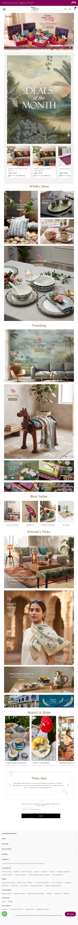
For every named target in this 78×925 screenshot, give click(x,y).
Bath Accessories (20, 875)
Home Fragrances (57, 875)
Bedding (16, 872)
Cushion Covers (6, 872)
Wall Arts (5, 910)
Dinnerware (5, 886)
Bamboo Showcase (36, 886)
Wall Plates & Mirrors (16, 910)
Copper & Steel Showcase (53, 886)
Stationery (57, 894)
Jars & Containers (57, 883)
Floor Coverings (26, 872)
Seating (10, 902)
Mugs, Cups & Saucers (8, 883)
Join (41, 817)
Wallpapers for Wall (42, 910)
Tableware (68, 883)
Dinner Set (14, 886)
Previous (10, 785)
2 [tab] (72, 47)
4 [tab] (34, 241)
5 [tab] (36, 241)
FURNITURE (5, 898)
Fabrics (52, 872)
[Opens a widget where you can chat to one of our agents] (70, 914)
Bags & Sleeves (6, 894)
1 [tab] (70, 47)
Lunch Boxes (24, 886)
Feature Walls (29, 910)
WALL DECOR (6, 906)
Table (3, 902)
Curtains (36, 872)
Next (68, 785)
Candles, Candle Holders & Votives (38, 875)
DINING (4, 880)
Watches (49, 894)
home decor (6, 869)
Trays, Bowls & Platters (42, 883)
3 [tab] (42, 176)
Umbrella (66, 894)
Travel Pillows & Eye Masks (36, 894)
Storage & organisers (63, 872)
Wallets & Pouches (19, 894)
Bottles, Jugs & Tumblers (24, 883)
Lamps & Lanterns (7, 875)
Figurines (44, 872)
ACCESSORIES (6, 891)
